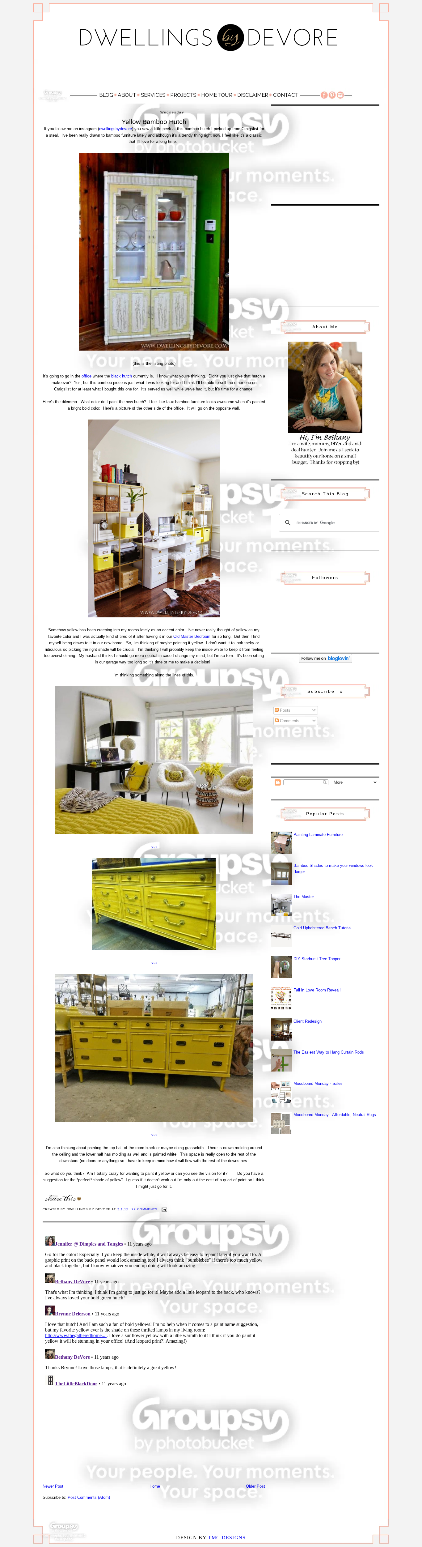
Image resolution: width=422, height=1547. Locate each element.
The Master (303, 896)
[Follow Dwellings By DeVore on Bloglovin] (325, 661)
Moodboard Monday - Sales (318, 1083)
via (154, 846)
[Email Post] (164, 1209)
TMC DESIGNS (227, 1537)
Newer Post (53, 1486)
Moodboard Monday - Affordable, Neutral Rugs (334, 1114)
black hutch (121, 376)
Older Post (255, 1486)
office (86, 376)
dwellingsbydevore (115, 128)
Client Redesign (307, 1021)
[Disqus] (154, 1310)
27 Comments (145, 1209)
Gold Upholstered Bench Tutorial (322, 928)
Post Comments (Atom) (89, 1497)
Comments (289, 720)
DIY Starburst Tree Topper (316, 959)
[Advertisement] (211, 73)
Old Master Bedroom (191, 636)
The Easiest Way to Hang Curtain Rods (328, 1052)
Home (155, 1486)
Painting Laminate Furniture (318, 834)
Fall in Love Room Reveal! (317, 990)
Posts (284, 710)
